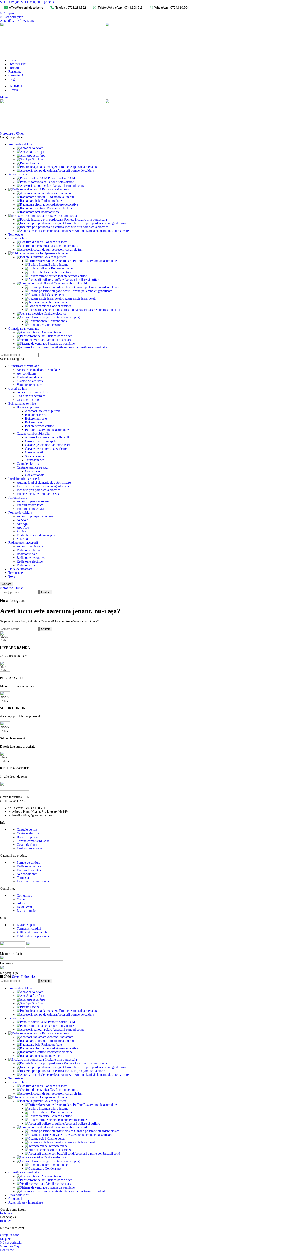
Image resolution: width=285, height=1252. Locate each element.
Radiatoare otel (51, 212)
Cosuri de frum (27, 844)
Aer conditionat (51, 332)
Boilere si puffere (55, 257)
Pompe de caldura (20, 512)
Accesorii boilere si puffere (82, 279)
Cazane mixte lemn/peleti (79, 298)
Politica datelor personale (33, 936)
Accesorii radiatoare (60, 193)
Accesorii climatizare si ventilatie (85, 347)
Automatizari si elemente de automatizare (102, 230)
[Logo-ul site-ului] (52, 53)
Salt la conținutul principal (38, 2)
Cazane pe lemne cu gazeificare (91, 291)
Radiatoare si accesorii (23, 542)
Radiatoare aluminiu (60, 197)
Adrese (21, 903)
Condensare (53, 324)
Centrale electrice (55, 313)
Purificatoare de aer (59, 336)
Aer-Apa (38, 152)
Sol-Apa (37, 159)
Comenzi (23, 899)
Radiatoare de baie (29, 866)
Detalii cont (24, 907)
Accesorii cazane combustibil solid (97, 309)
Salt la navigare (10, 2)
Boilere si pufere (27, 837)
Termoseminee (58, 302)
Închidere (6, 1213)
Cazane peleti (56, 294)
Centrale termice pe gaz (67, 317)
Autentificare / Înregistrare (25, 1202)
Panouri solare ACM (61, 178)
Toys (11, 576)
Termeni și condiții (29, 928)
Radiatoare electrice (60, 208)
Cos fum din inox (55, 242)
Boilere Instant (58, 264)
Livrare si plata (26, 925)
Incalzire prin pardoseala (24, 478)
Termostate (15, 572)
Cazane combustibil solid (70, 283)
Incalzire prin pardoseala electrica (86, 227)
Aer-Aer (37, 148)
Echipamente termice (22, 403)
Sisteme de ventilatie (61, 343)
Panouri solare (17, 497)
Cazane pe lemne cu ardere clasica (96, 287)
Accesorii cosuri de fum (67, 249)
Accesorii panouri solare (68, 185)
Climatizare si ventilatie (23, 366)
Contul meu (24, 895)
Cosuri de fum (17, 388)
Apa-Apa (39, 155)
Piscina (35, 163)
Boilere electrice (61, 272)
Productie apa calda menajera (78, 167)
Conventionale (58, 321)
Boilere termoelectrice (72, 276)
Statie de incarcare (20, 569)
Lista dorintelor (27, 910)
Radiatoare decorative (63, 204)
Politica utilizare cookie (32, 932)
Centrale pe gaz (27, 829)
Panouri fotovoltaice (60, 182)
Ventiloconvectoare (58, 340)
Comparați (15, 1198)
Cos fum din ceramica (64, 246)
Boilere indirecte (62, 268)
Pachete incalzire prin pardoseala (85, 219)
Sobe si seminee (60, 306)
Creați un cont (9, 1235)
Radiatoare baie (51, 200)
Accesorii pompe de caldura (75, 170)
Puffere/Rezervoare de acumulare (95, 261)
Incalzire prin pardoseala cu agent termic (100, 223)
